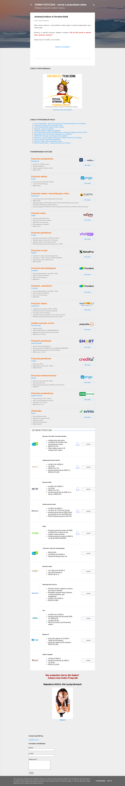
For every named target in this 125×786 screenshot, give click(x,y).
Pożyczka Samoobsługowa (43, 268)
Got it (109, 781)
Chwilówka (36, 411)
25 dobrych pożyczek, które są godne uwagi (48, 125)
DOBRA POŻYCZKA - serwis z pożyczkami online (60, 4)
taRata (33, 215)
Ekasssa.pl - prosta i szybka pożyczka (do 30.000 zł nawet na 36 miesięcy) (58, 138)
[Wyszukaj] (94, 5)
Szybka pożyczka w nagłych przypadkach (47, 130)
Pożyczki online (38, 213)
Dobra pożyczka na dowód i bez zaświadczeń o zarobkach (53, 134)
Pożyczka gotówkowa (41, 233)
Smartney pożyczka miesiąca (62, 110)
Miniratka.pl (35, 161)
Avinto (33, 413)
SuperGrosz (35, 306)
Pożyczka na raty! (39, 250)
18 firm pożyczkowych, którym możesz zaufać (49, 127)
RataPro (34, 253)
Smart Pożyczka (36, 343)
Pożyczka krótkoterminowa (43, 376)
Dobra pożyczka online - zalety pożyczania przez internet (52, 143)
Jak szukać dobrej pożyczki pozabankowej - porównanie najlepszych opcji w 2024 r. (61, 132)
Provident (34, 270)
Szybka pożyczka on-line (42, 323)
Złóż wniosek (87, 165)
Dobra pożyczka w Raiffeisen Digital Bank (47, 139)
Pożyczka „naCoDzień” (41, 286)
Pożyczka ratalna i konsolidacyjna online (50, 193)
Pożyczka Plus (36, 325)
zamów (88, 444)
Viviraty (33, 235)
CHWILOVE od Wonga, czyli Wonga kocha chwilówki (50, 136)
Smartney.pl (35, 196)
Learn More (100, 781)
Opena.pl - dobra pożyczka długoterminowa (48, 141)
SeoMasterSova (34, 740)
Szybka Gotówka (36, 395)
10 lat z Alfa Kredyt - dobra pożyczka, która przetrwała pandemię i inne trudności (60, 123)
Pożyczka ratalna (39, 176)
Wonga (33, 179)
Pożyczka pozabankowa (42, 159)
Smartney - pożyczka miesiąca (44, 129)
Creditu (33, 361)
